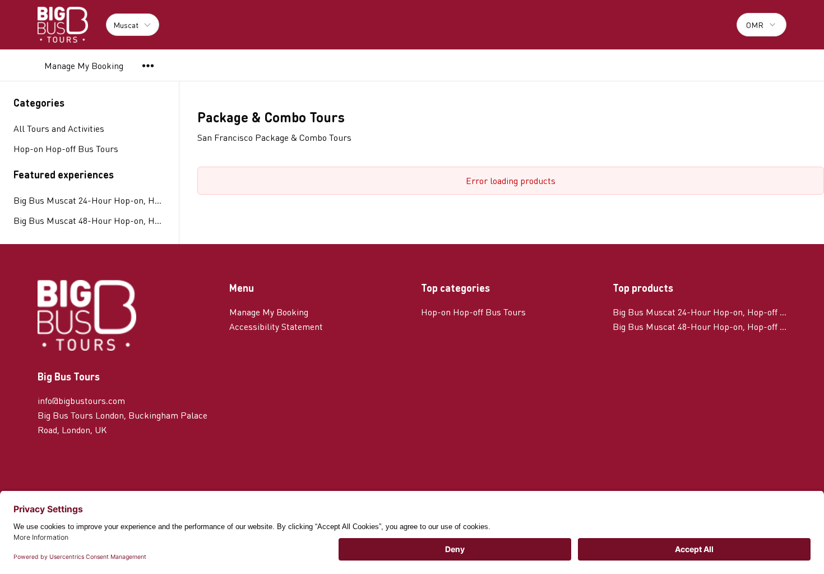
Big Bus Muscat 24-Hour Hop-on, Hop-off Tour (89, 200)
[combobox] (761, 24)
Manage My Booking (83, 65)
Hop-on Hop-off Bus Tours (473, 312)
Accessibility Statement (276, 326)
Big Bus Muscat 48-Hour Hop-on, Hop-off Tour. (89, 220)
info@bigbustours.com (81, 400)
